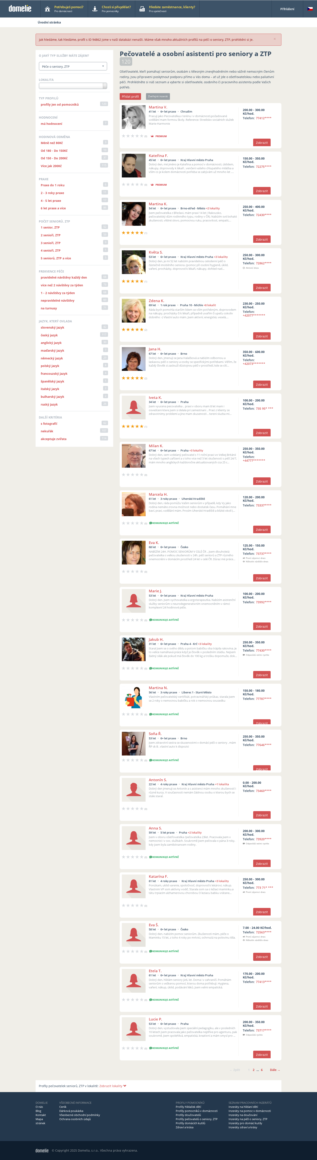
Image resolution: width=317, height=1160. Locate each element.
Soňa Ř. (155, 733)
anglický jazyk (51, 343)
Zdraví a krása (184, 1127)
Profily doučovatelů (188, 1115)
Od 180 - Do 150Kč (54, 151)
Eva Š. (154, 924)
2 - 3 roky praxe (52, 193)
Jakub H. (156, 639)
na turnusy (49, 308)
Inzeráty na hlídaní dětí (243, 1107)
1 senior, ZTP (50, 227)
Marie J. (155, 590)
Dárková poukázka (71, 1111)
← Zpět (234, 1070)
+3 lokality (221, 257)
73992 (263, 602)
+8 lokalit (210, 305)
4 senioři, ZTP (51, 250)
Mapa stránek (40, 1121)
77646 (263, 745)
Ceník (62, 1107)
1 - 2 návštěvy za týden (58, 293)
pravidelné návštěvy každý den (64, 277)
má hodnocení (51, 124)
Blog (38, 1111)
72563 (263, 932)
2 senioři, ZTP (51, 235)
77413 (263, 982)
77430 (263, 650)
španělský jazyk (52, 381)
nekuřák (47, 431)
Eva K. (154, 542)
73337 (263, 505)
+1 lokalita (222, 784)
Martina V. (158, 107)
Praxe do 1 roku (52, 185)
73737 (263, 554)
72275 (263, 167)
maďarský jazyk (52, 350)
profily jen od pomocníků (60, 104)
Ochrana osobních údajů (75, 1119)
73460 (263, 791)
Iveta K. (155, 397)
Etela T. (155, 970)
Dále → (275, 1070)
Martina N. (158, 687)
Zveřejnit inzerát (158, 96)
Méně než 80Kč (52, 143)
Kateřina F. (158, 155)
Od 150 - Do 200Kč (54, 158)
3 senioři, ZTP (51, 243)
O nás (39, 1107)
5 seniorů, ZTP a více (56, 258)
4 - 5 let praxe (51, 201)
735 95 (264, 408)
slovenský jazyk (52, 327)
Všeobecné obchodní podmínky (79, 1115)
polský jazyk (50, 366)
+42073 (254, 364)
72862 (263, 263)
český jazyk (49, 335)
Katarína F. (158, 876)
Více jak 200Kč (51, 166)
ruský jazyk (49, 404)
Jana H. (155, 348)
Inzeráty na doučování (243, 1115)
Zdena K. (156, 300)
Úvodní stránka (49, 22)
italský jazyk (50, 389)
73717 (263, 1030)
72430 (263, 215)
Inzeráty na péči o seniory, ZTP (248, 1119)
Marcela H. (158, 494)
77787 (263, 699)
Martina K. (158, 203)
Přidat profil (130, 96)
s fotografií (49, 424)
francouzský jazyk (54, 374)
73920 (263, 839)
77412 (263, 118)
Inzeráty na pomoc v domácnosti (250, 1111)
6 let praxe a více (53, 208)
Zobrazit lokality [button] (111, 1086)
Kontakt (41, 1115)
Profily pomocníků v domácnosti (197, 1111)
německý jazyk (52, 358)
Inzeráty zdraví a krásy (243, 1127)
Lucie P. (155, 1019)
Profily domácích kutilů (190, 1123)
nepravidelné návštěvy (57, 300)
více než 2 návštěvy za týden (62, 285)
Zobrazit (262, 143)
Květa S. (156, 252)
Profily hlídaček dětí (188, 1107)
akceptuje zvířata (53, 439)
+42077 (254, 315)
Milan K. (156, 445)
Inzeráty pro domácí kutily (245, 1123)
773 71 (264, 888)
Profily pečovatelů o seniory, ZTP (197, 1119)
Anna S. (155, 828)
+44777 (254, 460)
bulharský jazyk (52, 397)
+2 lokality (213, 208)
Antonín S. (158, 779)
